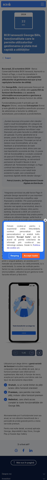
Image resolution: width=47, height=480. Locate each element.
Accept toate (31, 255)
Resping (15, 255)
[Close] (45, 220)
